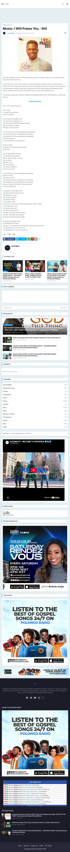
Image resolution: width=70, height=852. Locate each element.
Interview (35, 404)
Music (14, 234)
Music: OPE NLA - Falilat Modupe (30, 793)
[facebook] (27, 697)
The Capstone (35, 417)
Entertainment (35, 394)
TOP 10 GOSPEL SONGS (28, 787)
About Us (26, 845)
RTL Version (48, 845)
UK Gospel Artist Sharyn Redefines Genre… (32, 801)
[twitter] (31, 697)
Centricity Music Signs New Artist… (30, 791)
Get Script (29, 805)
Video (35, 423)
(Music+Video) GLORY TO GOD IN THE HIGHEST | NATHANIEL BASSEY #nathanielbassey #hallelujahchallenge (57, 276)
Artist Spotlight (35, 385)
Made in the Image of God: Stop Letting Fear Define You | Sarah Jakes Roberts (37, 337)
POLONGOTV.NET (27, 785)
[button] (2, 4)
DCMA (41, 845)
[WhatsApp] (28, 239)
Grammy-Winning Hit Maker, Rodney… (31, 795)
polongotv (16, 246)
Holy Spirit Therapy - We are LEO (30, 803)
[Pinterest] (32, 239)
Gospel (10, 25)
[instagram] (39, 697)
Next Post (63, 307)
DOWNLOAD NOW (35, 101)
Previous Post (8, 307)
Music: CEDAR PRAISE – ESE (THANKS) (32, 797)
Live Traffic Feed (35, 782)
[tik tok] (43, 697)
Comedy (35, 391)
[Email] (35, 239)
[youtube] (35, 697)
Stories (35, 410)
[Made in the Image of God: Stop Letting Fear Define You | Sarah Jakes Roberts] (7, 340)
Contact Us (34, 845)
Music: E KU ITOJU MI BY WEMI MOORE (32, 789)
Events (35, 398)
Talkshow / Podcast (35, 414)
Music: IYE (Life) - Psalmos (29, 799)
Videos (35, 427)
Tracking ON (40, 805)
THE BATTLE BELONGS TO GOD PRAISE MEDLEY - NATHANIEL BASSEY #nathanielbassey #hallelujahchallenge (12, 276)
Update (35, 420)
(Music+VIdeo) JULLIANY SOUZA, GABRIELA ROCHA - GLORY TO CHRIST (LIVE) (33, 275)
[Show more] (39, 239)
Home (4, 25)
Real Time (34, 805)
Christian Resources (35, 388)
